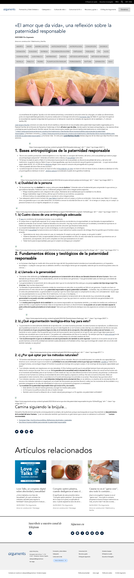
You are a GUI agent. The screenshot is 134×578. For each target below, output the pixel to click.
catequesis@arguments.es (36, 559)
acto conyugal (110, 334)
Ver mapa (32, 561)
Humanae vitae (84, 117)
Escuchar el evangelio (106, 2)
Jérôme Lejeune (51, 171)
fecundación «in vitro (65, 169)
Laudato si (104, 362)
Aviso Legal (96, 573)
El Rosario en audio (91, 2)
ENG (130, 2)
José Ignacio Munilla (22, 125)
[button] (60, 560)
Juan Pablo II (52, 198)
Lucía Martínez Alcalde (72, 136)
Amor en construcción (22, 41)
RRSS (117, 2)
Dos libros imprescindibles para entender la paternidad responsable (42, 422)
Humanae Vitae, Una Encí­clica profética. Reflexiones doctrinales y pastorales (45, 420)
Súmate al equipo (41, 573)
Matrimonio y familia (38, 41)
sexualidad (71, 158)
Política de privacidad (83, 573)
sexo (22, 219)
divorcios (48, 164)
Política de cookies (107, 573)
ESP (126, 2)
